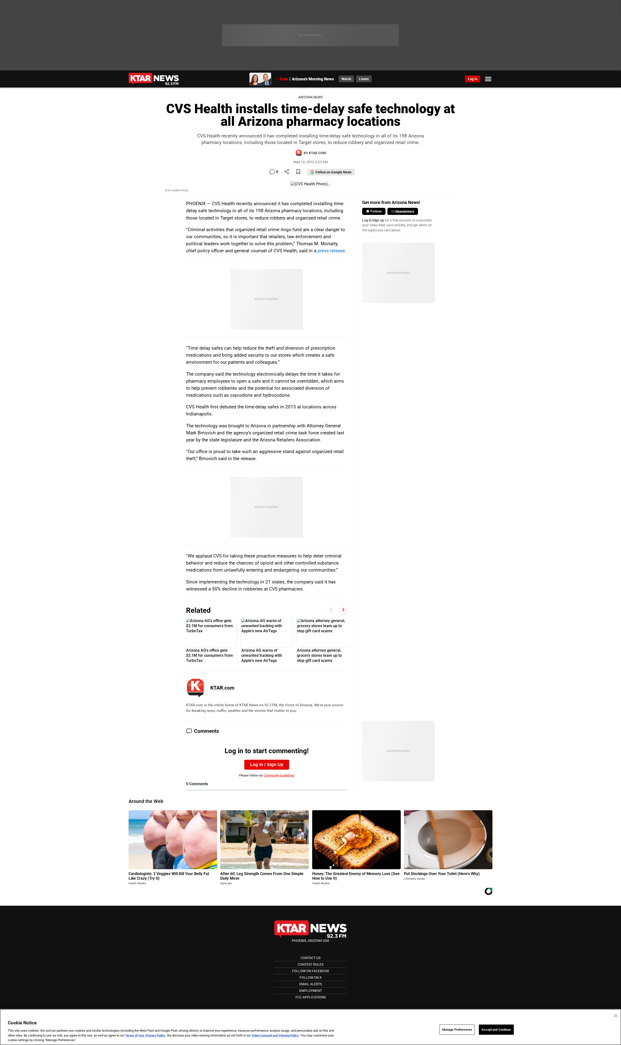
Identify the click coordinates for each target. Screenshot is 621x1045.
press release (331, 250)
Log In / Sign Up (266, 764)
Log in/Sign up (373, 220)
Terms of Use (134, 1035)
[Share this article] (287, 172)
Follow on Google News (333, 172)
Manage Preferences (457, 1029)
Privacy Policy (155, 1035)
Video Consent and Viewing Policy (275, 1035)
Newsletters (404, 211)
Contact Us (310, 958)
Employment (310, 991)
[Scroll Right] (343, 610)
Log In (472, 79)
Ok (615, 1015)
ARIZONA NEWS (310, 97)
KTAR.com (222, 688)
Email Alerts (310, 984)
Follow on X (311, 977)
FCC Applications (310, 997)
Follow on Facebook (310, 971)
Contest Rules (310, 964)
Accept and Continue (496, 1029)
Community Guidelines (279, 775)
